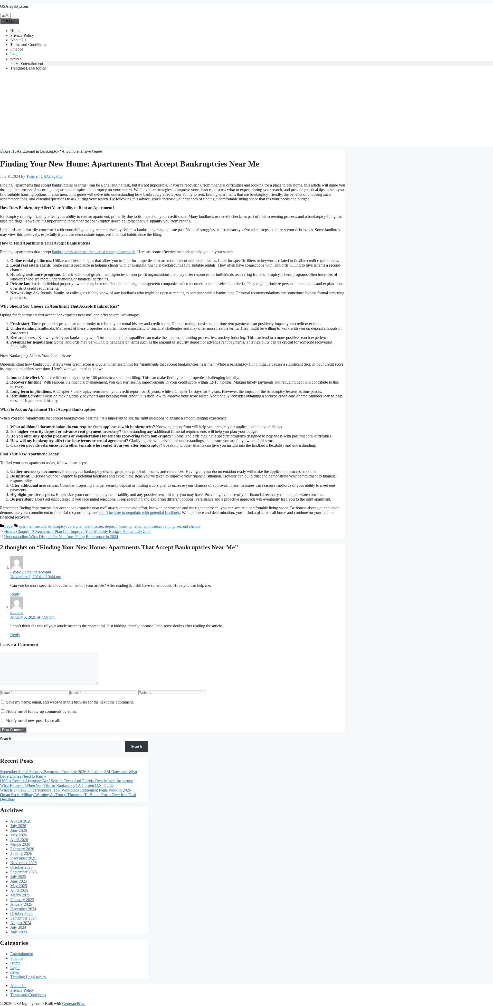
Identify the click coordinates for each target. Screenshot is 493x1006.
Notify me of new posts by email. (33, 720)
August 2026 (20, 821)
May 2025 (18, 886)
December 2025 (23, 858)
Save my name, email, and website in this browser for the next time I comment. (70, 702)
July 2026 (18, 826)
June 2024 (18, 932)
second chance (188, 526)
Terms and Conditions (28, 44)
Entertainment (32, 63)
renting (169, 526)
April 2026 (19, 839)
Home (15, 30)
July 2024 (18, 927)
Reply (15, 594)
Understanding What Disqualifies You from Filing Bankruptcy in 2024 (61, 536)
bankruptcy (57, 526)
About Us (18, 40)
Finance (16, 49)
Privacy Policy (22, 35)
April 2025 (19, 890)
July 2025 (18, 876)
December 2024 (23, 909)
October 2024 (21, 913)
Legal (15, 54)
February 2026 (22, 849)
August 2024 (20, 923)
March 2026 (20, 844)
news (14, 59)
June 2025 (18, 881)
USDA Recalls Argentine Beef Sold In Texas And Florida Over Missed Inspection (66, 781)
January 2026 (21, 853)
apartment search (32, 526)
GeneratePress (73, 1003)
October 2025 (21, 867)
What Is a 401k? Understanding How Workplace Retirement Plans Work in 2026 (65, 790)
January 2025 (21, 904)
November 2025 (23, 863)
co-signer (75, 526)
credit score (93, 526)
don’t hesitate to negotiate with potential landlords (139, 512)
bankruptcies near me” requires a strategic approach (93, 252)
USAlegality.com (14, 6)
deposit (111, 526)
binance (16, 612)
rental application (147, 526)
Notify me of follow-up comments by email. (41, 711)
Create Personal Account (30, 572)
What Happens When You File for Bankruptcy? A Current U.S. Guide (56, 785)
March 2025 (20, 895)
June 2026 (18, 830)
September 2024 (23, 918)
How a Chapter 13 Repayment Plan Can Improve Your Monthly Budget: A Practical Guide (77, 531)
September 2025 (23, 872)
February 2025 (22, 899)
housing (125, 526)
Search (5, 739)
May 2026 (18, 835)
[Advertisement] (246, 110)
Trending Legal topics (28, 68)
